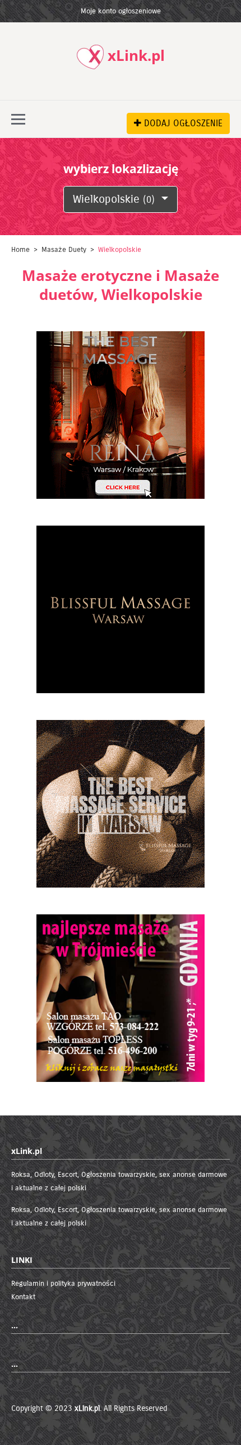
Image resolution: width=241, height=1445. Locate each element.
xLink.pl (87, 1408)
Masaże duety (63, 249)
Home (20, 249)
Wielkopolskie (114, 199)
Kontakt (23, 1297)
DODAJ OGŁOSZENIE (182, 123)
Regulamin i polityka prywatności (63, 1283)
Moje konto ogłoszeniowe (121, 11)
